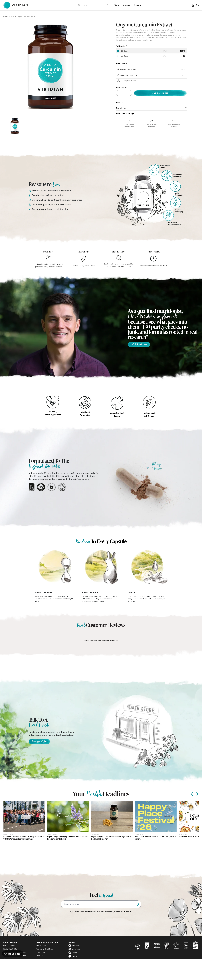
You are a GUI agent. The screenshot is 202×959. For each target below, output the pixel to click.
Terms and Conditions (44, 949)
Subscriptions (41, 945)
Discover (126, 5)
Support (137, 5)
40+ (12, 16)
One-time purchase (128, 69)
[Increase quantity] (129, 93)
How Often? (121, 63)
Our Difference (9, 945)
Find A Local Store (39, 741)
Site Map (39, 955)
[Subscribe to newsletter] (138, 904)
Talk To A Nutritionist (139, 345)
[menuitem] (116, 5)
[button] (197, 5)
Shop (116, 5)
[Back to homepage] (15, 5)
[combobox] (94, 5)
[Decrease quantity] (119, 93)
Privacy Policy (41, 952)
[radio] (118, 69)
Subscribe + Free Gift (128, 75)
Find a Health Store (11, 949)
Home (5, 16)
